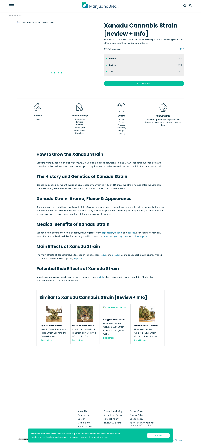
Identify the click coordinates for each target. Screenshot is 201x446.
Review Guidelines (113, 422)
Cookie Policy (136, 419)
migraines (123, 236)
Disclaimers (84, 422)
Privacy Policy (136, 415)
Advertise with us (86, 426)
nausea (131, 232)
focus (103, 254)
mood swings (110, 236)
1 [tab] (51, 72)
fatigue (118, 232)
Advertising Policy (113, 415)
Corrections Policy (113, 411)
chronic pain (140, 236)
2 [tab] (54, 72)
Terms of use (136, 411)
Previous (15, 48)
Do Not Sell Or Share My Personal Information (141, 424)
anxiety (100, 277)
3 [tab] (58, 72)
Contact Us (83, 415)
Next (99, 48)
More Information (99, 437)
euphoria (78, 258)
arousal (116, 254)
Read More (46, 340)
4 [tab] (61, 72)
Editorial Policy (111, 419)
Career (81, 419)
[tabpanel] (57, 22)
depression (107, 232)
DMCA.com (177, 440)
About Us (82, 411)
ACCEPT (158, 435)
